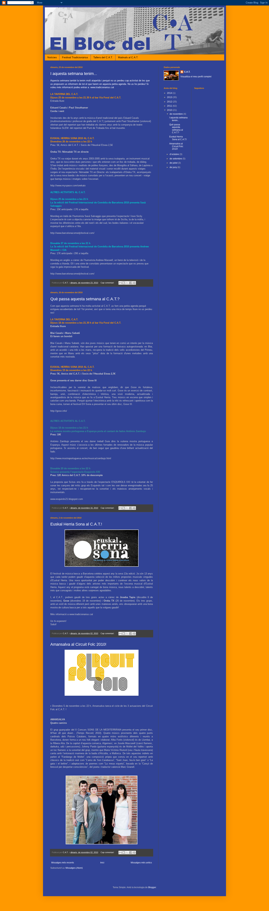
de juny (174, 167)
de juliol (174, 163)
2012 (170, 101)
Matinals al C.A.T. (128, 57)
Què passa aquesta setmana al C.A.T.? (84, 299)
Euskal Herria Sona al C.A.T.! (76, 524)
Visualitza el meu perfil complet (195, 76)
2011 (170, 106)
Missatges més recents (62, 862)
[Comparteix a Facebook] (130, 283)
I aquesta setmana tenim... (73, 73)
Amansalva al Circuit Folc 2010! (78, 644)
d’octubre (175, 154)
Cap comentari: (108, 283)
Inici (102, 862)
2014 (170, 93)
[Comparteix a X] (127, 283)
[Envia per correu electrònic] (120, 283)
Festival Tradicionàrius (75, 57)
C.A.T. (187, 72)
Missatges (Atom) (74, 868)
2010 (170, 110)
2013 (170, 97)
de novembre (176, 114)
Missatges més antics (141, 862)
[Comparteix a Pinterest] (134, 283)
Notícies (52, 57)
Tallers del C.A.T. (103, 57)
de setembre (176, 158)
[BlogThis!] (124, 283)
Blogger (152, 887)
